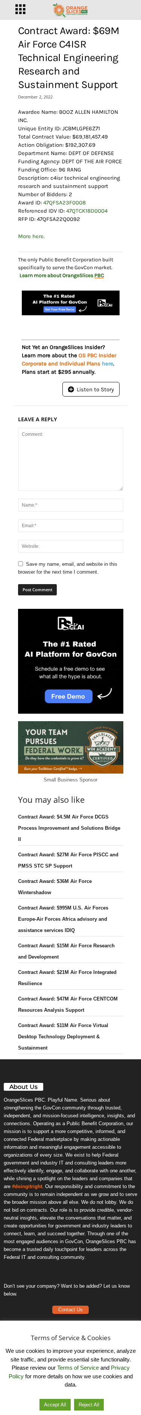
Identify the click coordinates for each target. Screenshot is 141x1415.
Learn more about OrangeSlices (62, 275)
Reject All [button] (89, 1405)
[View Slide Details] (71, 303)
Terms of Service (78, 1367)
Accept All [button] (55, 1405)
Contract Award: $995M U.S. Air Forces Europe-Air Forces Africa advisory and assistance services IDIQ (63, 919)
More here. (31, 236)
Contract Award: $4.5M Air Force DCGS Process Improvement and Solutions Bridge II (69, 828)
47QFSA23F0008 (64, 202)
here (107, 363)
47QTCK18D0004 (87, 210)
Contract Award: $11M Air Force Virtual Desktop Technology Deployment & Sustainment (63, 1037)
